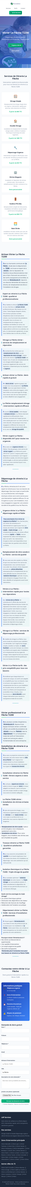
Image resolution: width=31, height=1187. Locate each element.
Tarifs (15, 8)
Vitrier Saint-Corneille (7, 1167)
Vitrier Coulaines (6, 1174)
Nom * (3, 1027)
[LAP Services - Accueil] (15, 4)
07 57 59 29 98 (11, 991)
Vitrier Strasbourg (6, 1148)
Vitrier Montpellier (19, 1148)
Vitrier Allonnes (20, 1167)
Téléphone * (5, 1044)
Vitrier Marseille (6, 1144)
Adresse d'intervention (8, 1060)
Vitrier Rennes (21, 1150)
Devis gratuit (15, 50)
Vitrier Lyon (15, 1144)
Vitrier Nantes (21, 1146)
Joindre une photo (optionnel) (10, 1091)
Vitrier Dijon (4, 1157)
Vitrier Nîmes (25, 1159)
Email (3, 1052)
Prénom (3, 1035)
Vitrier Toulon (11, 1155)
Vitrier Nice (11, 1146)
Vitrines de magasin (11, 1136)
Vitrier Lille (12, 1150)
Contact (23, 8)
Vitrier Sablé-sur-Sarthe (18, 1170)
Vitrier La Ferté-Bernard (8, 1172)
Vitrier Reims (5, 1153)
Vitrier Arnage (5, 1170)
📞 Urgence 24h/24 (15, 45)
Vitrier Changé (17, 1174)
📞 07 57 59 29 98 (16, 12)
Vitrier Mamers (21, 1172)
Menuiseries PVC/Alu (24, 1136)
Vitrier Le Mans (15, 1159)
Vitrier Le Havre (15, 1153)
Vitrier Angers (14, 1157)
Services (8, 8)
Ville (2, 1069)
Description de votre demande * (10, 1077)
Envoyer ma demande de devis (16, 1101)
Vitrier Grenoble (21, 1155)
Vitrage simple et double (8, 1133)
